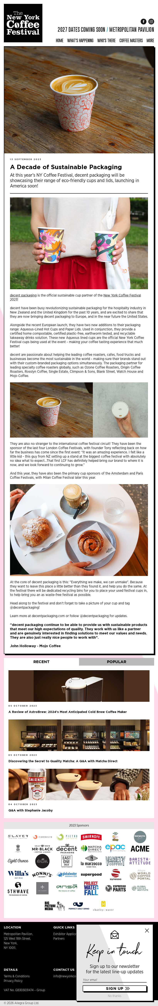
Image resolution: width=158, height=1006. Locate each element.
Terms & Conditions (17, 976)
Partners (59, 938)
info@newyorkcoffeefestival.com (75, 976)
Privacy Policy (13, 981)
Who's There (106, 40)
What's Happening (80, 40)
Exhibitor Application (67, 934)
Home (59, 40)
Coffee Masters (131, 40)
